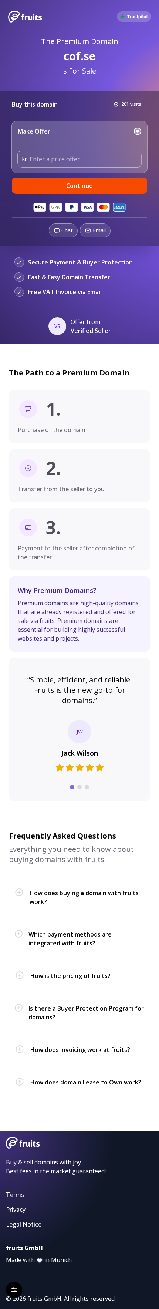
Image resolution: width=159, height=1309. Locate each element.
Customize (79, 1289)
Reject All (44, 1271)
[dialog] (79, 1261)
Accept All (113, 1271)
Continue (79, 186)
